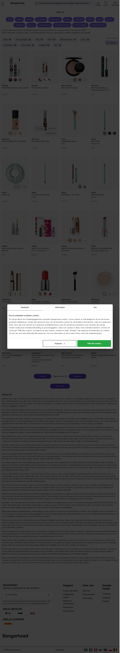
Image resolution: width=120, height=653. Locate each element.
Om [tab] (95, 307)
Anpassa (58, 343)
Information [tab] (60, 307)
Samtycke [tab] (25, 307)
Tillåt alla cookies (94, 343)
